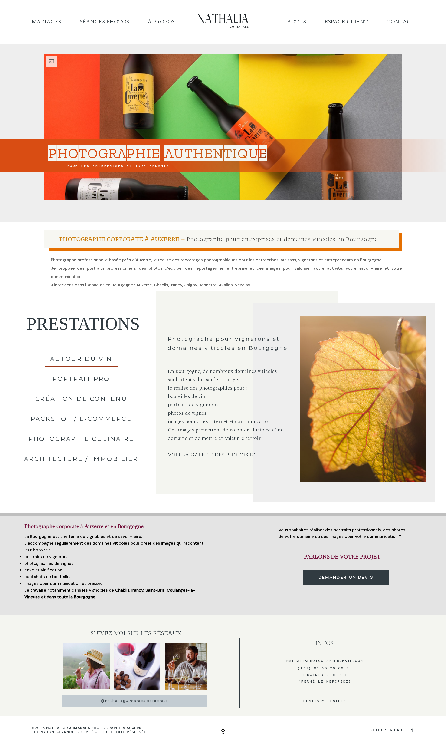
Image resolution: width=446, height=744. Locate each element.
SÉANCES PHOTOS (104, 22)
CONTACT (400, 22)
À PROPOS (161, 22)
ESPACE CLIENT (346, 22)
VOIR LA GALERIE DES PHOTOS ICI (212, 455)
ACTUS (296, 22)
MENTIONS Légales (324, 701)
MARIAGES (46, 22)
